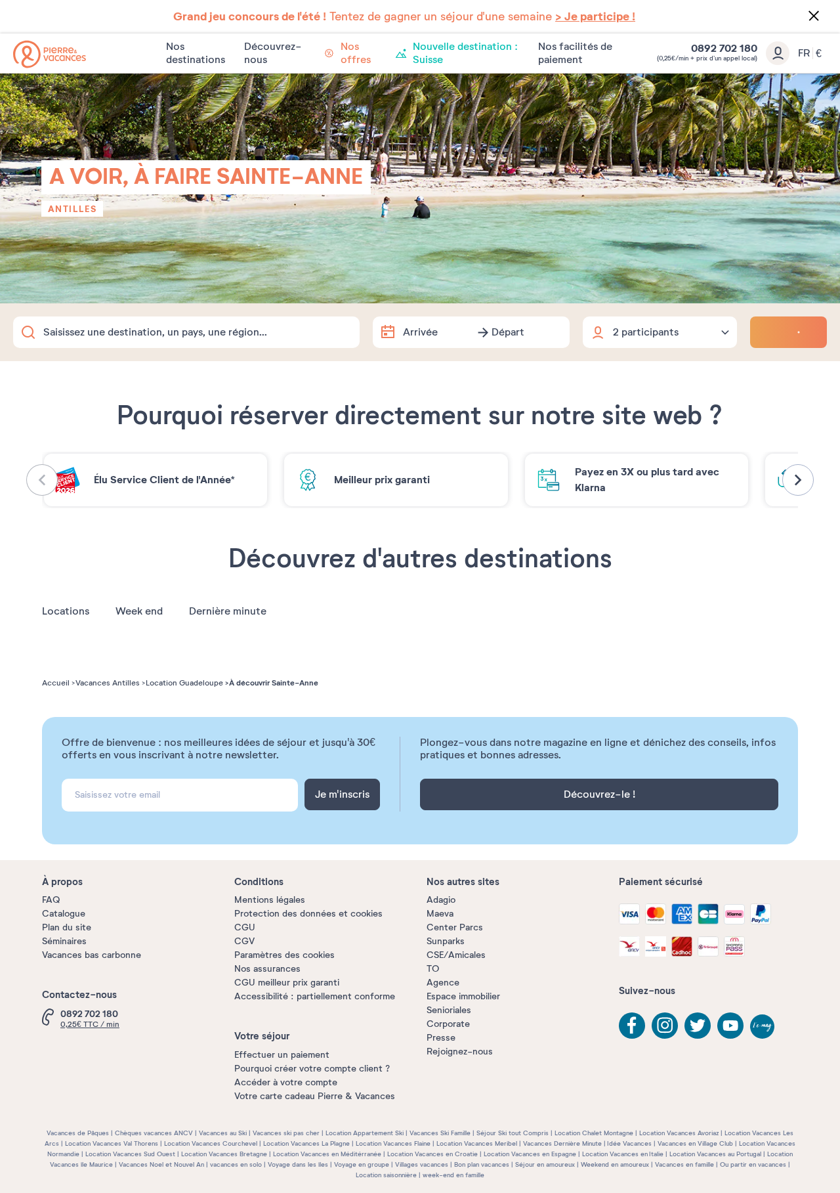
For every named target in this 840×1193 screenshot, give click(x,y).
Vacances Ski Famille (440, 1133)
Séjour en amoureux (545, 1164)
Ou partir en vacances (753, 1164)
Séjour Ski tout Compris (512, 1133)
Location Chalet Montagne (594, 1133)
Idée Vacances (629, 1143)
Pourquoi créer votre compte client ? (312, 1068)
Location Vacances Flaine (393, 1143)
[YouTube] (730, 1025)
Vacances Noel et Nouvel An (161, 1164)
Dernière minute (227, 611)
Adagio (441, 899)
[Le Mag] (763, 1027)
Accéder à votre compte (285, 1082)
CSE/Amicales (456, 955)
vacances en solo (236, 1164)
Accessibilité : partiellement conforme (314, 996)
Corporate (448, 1024)
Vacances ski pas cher (286, 1133)
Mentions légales (269, 899)
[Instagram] (665, 1025)
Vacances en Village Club (695, 1143)
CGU (244, 927)
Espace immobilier (463, 996)
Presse (441, 1037)
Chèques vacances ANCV (154, 1133)
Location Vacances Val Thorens (111, 1143)
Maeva (440, 913)
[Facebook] (632, 1025)
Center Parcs (455, 927)
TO (433, 968)
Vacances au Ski (223, 1133)
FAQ (51, 899)
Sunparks (446, 941)
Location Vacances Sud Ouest (130, 1154)
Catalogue (63, 913)
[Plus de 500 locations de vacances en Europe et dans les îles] (49, 54)
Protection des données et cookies (308, 913)
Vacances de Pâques (78, 1133)
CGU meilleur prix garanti (286, 982)
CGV (244, 941)
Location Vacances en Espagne (530, 1154)
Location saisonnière (386, 1175)
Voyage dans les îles (298, 1164)
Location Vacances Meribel (476, 1143)
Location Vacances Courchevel (210, 1143)
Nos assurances (267, 968)
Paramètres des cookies (284, 955)
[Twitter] (697, 1025)
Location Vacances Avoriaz (679, 1133)
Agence (443, 982)
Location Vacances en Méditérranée (327, 1154)
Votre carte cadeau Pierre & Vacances (314, 1096)
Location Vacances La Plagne (306, 1143)
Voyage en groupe (361, 1164)
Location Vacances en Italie (622, 1154)
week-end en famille (453, 1175)
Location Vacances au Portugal (715, 1154)
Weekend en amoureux (615, 1164)
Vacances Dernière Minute (562, 1143)
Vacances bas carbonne (91, 955)
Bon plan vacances (481, 1164)
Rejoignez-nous (460, 1051)
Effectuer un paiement (281, 1054)
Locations (65, 611)
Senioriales (449, 1010)
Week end (139, 611)
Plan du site (66, 927)
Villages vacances (421, 1164)
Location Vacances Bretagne (224, 1154)
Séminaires (64, 941)
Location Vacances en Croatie (432, 1154)
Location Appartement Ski (365, 1133)
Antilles (72, 209)
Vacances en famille (684, 1164)
